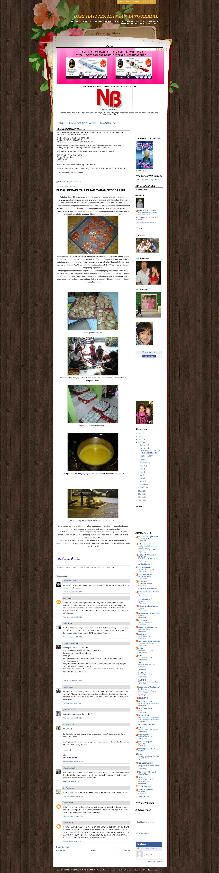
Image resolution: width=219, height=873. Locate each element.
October (142, 460)
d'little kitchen (143, 620)
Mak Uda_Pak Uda (145, 701)
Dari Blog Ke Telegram (145, 583)
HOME (60, 123)
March (142, 481)
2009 (140, 497)
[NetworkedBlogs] (149, 352)
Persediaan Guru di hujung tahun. (148, 703)
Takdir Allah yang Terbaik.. (146, 643)
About (128, 1)
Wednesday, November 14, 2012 (73, 796)
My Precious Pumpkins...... (147, 724)
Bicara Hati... (143, 581)
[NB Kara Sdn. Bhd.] (139, 857)
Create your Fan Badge (155, 861)
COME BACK (142, 791)
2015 (140, 433)
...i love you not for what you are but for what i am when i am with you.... (148, 546)
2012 (140, 442)
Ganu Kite (141, 608)
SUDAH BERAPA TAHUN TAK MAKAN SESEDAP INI (90, 190)
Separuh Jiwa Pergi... (144, 636)
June (141, 472)
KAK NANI (142, 673)
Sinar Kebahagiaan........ (146, 742)
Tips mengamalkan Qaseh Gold (148, 682)
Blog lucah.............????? (145, 650)
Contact (144, 1)
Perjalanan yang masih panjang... (148, 729)
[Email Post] (112, 567)
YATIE (140, 777)
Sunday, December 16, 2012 (72, 841)
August (142, 466)
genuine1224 (67, 710)
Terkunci (141, 601)
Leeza (65, 598)
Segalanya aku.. (144, 735)
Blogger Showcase (155, 870)
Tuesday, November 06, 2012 (72, 592)
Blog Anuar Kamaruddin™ (147, 588)
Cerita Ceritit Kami (145, 599)
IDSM (140, 655)
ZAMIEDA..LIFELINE (145, 790)
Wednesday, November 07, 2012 (73, 761)
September (143, 463)
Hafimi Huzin (67, 581)
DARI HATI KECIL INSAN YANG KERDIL (116, 16)
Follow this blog (148, 356)
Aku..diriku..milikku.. (145, 574)
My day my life (143, 715)
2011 (140, 491)
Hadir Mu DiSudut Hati (145, 675)
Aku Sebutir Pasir (144, 567)
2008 (140, 500)
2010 (140, 494)
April (141, 478)
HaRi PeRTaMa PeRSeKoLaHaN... (149, 559)
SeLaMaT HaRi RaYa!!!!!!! (146, 569)
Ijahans (65, 687)
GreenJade (142, 634)
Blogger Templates (103, 870)
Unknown (66, 803)
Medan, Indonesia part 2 (145, 736)
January (142, 487)
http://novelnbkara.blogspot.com (148, 180)
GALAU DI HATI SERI (108, 123)
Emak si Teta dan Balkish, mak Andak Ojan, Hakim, (148, 211)
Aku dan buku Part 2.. (145, 576)
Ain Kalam (67, 724)
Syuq (140, 754)
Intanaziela (67, 768)
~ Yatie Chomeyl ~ (144, 786)
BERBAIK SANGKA (146, 456)
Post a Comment (62, 847)
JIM (139, 662)
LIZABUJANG (143, 698)
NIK (139, 728)
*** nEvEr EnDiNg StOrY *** (148, 537)
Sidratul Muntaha (69, 643)
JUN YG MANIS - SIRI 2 (145, 657)
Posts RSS (136, 1)
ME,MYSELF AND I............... (147, 708)
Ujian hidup (141, 743)
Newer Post (60, 851)
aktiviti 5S (141, 615)
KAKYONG (142, 680)
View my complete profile (146, 223)
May (141, 475)
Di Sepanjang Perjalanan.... (148, 606)
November (143, 448)
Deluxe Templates (125, 870)
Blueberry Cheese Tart (145, 622)
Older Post (126, 851)
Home (121, 1)
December (143, 445)
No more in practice (144, 539)
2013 (140, 439)
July (141, 469)
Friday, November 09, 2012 (71, 781)
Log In (151, 1)
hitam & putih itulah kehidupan (149, 641)
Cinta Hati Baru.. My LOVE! (146, 664)
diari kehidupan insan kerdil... (148, 613)
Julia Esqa (142, 670)
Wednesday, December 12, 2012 (73, 816)
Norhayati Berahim (145, 848)
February (143, 484)
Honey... (141, 648)
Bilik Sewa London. (144, 629)
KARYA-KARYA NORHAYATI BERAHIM (81, 123)
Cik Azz (66, 788)
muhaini (66, 623)
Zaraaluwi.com (143, 797)
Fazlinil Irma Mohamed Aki (147, 627)
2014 (140, 436)
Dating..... (141, 710)
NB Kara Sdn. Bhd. (150, 855)
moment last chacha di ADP (146, 550)
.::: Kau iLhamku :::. (145, 564)
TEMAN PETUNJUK (145, 763)
